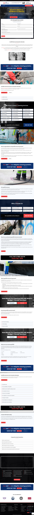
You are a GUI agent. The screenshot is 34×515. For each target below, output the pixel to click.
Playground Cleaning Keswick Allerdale (27, 471)
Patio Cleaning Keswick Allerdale (7, 476)
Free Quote (25, 68)
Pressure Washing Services (4, 506)
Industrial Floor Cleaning (11, 507)
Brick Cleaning (4, 360)
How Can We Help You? (4, 31)
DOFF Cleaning (10, 506)
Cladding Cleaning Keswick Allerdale (7, 473)
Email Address (19, 23)
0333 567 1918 (28, 3)
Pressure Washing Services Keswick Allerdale (7, 471)
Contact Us (21, 17)
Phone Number (3, 26)
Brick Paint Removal (10, 510)
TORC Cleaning (4, 317)
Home (15, 506)
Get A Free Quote (17, 479)
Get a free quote (13, 17)
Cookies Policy (23, 507)
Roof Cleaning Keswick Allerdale (7, 474)
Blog (15, 508)
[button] (3, 5)
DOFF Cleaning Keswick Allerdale (17, 472)
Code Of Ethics (23, 511)
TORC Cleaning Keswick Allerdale (18, 473)
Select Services (3, 28)
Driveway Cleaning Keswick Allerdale (18, 470)
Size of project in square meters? (21, 28)
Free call (22, 303)
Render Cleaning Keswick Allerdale (7, 472)
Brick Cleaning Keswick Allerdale (17, 471)
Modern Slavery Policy (23, 506)
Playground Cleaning (10, 509)
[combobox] (9, 29)
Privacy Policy (22, 508)
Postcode (18, 26)
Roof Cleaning (3, 508)
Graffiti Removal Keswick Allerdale (18, 476)
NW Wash (3, 47)
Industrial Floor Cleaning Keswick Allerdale (17, 475)
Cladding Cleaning (3, 507)
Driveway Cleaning (3, 510)
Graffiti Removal (4, 92)
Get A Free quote (28, 5)
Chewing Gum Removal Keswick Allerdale (28, 472)
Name (2, 23)
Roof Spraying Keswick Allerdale (7, 475)
